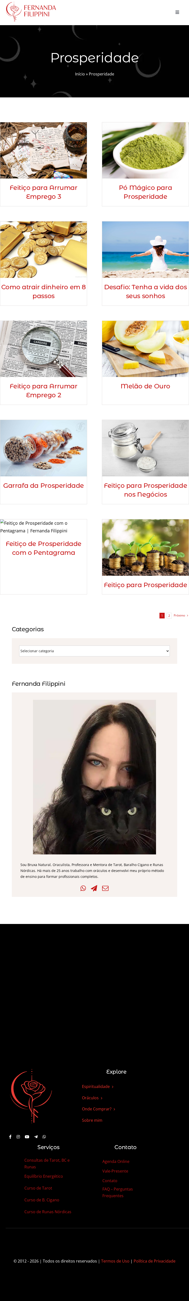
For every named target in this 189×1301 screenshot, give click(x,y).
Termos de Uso (115, 1261)
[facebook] (10, 1137)
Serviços (48, 1147)
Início (80, 74)
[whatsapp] (44, 1137)
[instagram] (18, 1137)
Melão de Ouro (145, 386)
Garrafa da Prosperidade (43, 485)
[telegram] (36, 1137)
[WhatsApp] (83, 888)
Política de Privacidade (154, 1261)
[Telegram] (94, 888)
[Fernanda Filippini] (31, 1069)
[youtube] (27, 1137)
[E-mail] (105, 888)
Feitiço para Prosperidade (145, 585)
